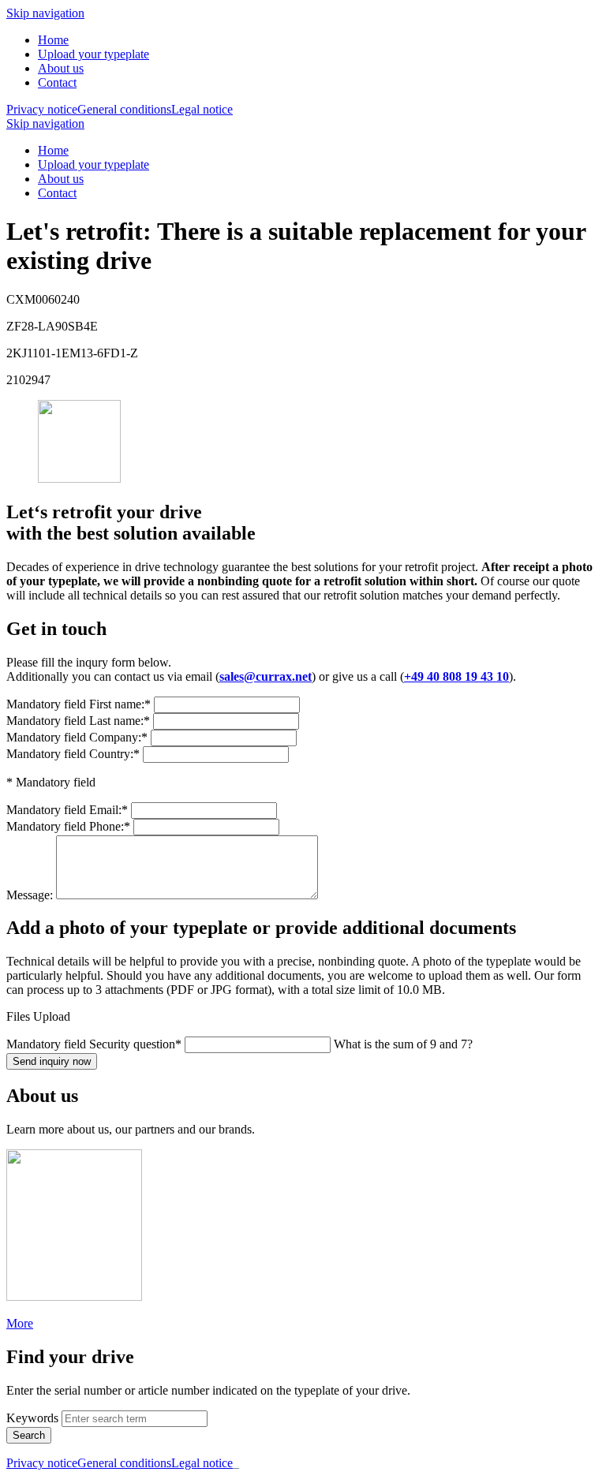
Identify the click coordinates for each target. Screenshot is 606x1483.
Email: (67, 809)
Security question (93, 1044)
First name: (78, 704)
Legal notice (202, 109)
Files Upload (38, 1016)
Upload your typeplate (93, 54)
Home (53, 40)
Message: (31, 895)
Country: (73, 753)
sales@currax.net (265, 676)
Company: (77, 737)
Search (29, 1435)
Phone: (68, 826)
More (19, 1323)
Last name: (78, 720)
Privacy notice (41, 109)
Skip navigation (45, 13)
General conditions (124, 109)
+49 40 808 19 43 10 (456, 676)
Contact (57, 82)
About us (61, 68)
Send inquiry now (52, 1061)
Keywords (32, 1418)
